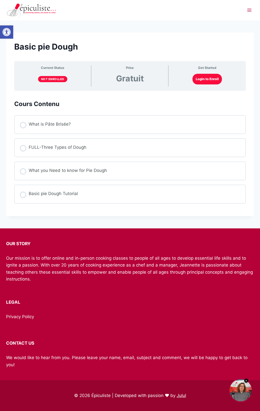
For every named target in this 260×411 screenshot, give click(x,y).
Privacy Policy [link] (20, 316)
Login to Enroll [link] (207, 79)
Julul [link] (181, 395)
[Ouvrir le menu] (249, 10)
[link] (6, 32)
